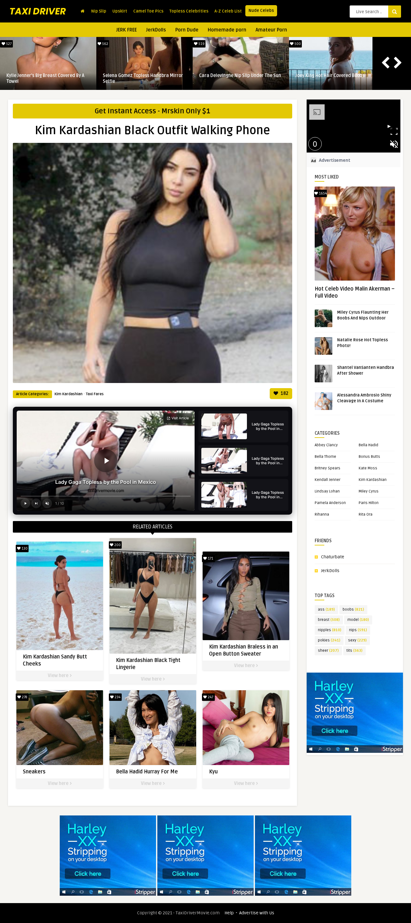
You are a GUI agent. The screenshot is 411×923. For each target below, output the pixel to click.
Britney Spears (327, 468)
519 (201, 44)
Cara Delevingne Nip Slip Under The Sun (240, 75)
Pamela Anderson (330, 503)
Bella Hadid (368, 445)
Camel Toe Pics (148, 11)
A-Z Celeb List (228, 11)
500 (297, 44)
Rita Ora (365, 514)
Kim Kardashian (69, 394)
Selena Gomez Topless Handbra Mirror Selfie (143, 78)
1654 (322, 193)
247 (210, 697)
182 (284, 393)
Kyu (213, 772)
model (358, 619)
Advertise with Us (256, 913)
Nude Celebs (261, 10)
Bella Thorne (325, 456)
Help (229, 913)
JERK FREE (126, 30)
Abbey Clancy (326, 445)
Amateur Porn (271, 30)
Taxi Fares (95, 394)
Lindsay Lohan (327, 491)
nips (358, 630)
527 (8, 44)
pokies (329, 640)
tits (354, 650)
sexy (357, 640)
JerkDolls (156, 30)
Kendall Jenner (327, 479)
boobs (353, 609)
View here (58, 675)
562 (104, 44)
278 (24, 697)
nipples (329, 630)
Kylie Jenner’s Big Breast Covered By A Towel (45, 78)
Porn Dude (186, 30)
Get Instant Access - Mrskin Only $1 (152, 111)
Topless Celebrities (189, 11)
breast (329, 619)
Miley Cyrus (369, 491)
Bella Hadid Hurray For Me (147, 772)
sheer (328, 650)
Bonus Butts (369, 456)
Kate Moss (368, 468)
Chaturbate (332, 557)
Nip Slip (98, 11)
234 (117, 697)
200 (117, 545)
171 (210, 558)
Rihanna (322, 514)
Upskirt (119, 11)
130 (24, 548)
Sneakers (34, 772)
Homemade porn (227, 30)
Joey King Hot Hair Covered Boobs (329, 75)
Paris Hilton (369, 503)
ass (326, 609)
